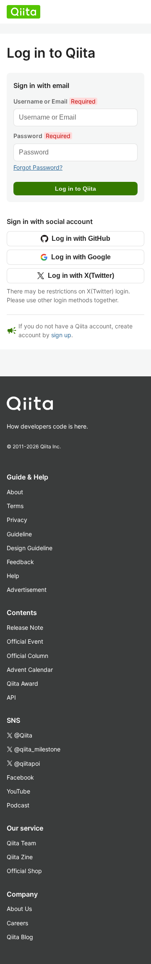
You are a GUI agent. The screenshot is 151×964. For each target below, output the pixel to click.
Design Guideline (29, 547)
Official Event (25, 641)
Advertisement (27, 589)
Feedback (20, 561)
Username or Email (54, 101)
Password (41, 135)
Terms (15, 505)
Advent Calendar (30, 669)
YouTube (18, 791)
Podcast (18, 805)
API (11, 697)
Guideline (19, 534)
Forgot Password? (37, 167)
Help (13, 575)
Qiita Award (22, 683)
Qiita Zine (20, 856)
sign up (61, 334)
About (15, 491)
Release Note (25, 627)
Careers (17, 923)
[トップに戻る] (65, 405)
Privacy (17, 519)
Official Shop (24, 870)
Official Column (27, 655)
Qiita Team (21, 843)
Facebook (20, 777)
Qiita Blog (20, 936)
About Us (19, 908)
